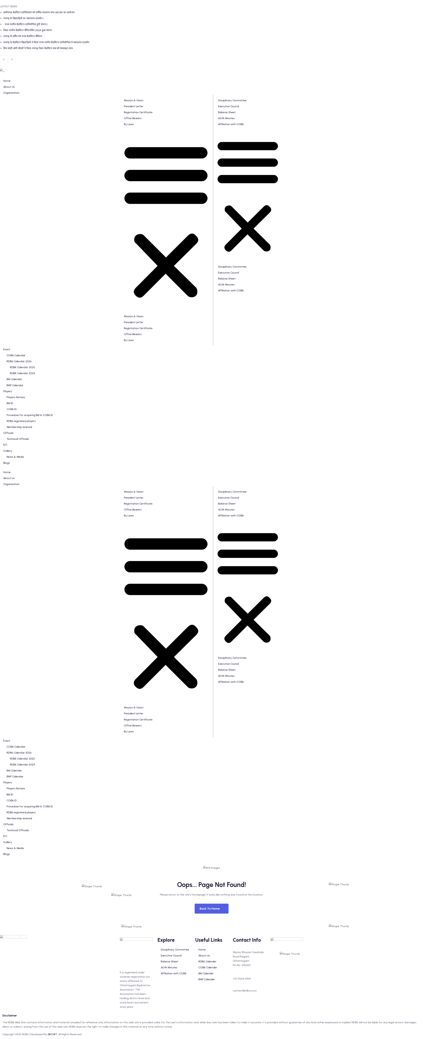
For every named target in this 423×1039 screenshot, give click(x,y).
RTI (5, 836)
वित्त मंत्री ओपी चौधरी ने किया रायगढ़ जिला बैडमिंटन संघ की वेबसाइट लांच (38, 48)
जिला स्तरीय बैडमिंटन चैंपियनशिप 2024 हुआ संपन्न (27, 30)
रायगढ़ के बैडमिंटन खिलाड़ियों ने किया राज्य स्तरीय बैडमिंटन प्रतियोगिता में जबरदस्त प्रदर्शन (46, 42)
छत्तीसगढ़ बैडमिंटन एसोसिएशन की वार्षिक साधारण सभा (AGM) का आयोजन (39, 12)
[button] (166, 220)
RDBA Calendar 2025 (22, 758)
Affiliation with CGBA (231, 124)
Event (6, 740)
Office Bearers (133, 118)
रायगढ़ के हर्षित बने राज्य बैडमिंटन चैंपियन (22, 36)
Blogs (6, 854)
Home (7, 472)
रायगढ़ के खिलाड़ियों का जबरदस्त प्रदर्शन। (23, 18)
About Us (9, 478)
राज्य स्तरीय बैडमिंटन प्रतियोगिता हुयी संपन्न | (25, 24)
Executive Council (228, 106)
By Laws (129, 124)
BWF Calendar (15, 776)
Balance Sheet (227, 112)
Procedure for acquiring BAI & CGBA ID (30, 806)
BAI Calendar (14, 770)
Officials (8, 824)
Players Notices (16, 788)
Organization (11, 484)
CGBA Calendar (16, 746)
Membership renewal (19, 818)
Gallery (7, 842)
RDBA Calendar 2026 (19, 752)
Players (7, 782)
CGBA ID (12, 800)
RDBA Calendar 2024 (22, 764)
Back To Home (210, 908)
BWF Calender (206, 979)
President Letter (133, 106)
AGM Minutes (226, 118)
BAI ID (10, 794)
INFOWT (52, 1034)
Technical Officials (18, 830)
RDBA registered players (21, 812)
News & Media (15, 848)
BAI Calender (206, 973)
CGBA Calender (207, 967)
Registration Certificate (138, 112)
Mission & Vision (133, 100)
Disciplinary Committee (232, 100)
